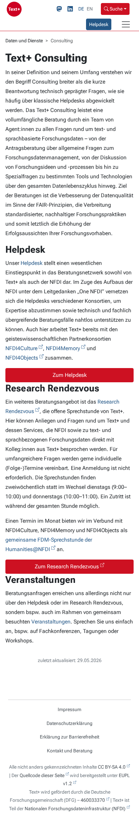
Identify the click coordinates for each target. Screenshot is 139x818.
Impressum (69, 709)
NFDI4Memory (63, 348)
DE (81, 9)
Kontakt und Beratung (69, 750)
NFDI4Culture (21, 348)
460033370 (93, 800)
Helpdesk (98, 24)
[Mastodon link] (61, 9)
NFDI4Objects (21, 358)
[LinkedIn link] (71, 9)
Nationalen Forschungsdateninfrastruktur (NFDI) (75, 808)
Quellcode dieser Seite (42, 775)
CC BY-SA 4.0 (112, 767)
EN (90, 9)
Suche (115, 9)
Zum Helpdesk (70, 375)
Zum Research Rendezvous (67, 566)
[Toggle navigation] (126, 24)
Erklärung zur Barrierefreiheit (69, 737)
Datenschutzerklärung (69, 723)
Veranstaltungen (51, 621)
